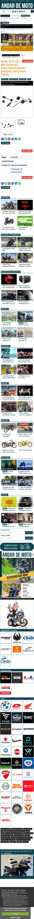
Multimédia (5, 346)
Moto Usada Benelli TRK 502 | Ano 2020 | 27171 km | (16, 852)
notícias (3, 20)
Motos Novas (27, 829)
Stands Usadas (28, 833)
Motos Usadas (5, 829)
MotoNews (4, 198)
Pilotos (19, 842)
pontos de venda (25, 16)
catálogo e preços (15, 16)
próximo (3, 31)
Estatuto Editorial (21, 890)
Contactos (6, 50)
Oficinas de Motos (7, 835)
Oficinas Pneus (18, 835)
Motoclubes (5, 842)
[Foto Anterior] (7, 101)
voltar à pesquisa (6, 57)
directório (6, 23)
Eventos (4, 495)
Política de (15, 917)
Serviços (25, 842)
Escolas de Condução (23, 840)
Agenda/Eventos (16, 829)
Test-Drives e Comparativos (10, 235)
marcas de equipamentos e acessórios (10, 18)
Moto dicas (4, 457)
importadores (24, 18)
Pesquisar (29, 533)
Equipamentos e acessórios (10, 272)
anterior (3, 29)
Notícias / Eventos (8, 47)
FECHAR (15, 914)
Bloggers (13, 842)
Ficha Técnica (11, 890)
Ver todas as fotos (13, 79)
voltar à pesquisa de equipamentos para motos (18, 29)
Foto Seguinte (23, 79)
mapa (11, 23)
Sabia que (4, 420)
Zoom (29, 79)
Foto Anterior (5, 79)
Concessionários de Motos (13, 833)
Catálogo (24, 47)
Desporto (4, 383)
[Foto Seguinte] (26, 101)
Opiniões (4, 309)
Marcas (17, 47)
